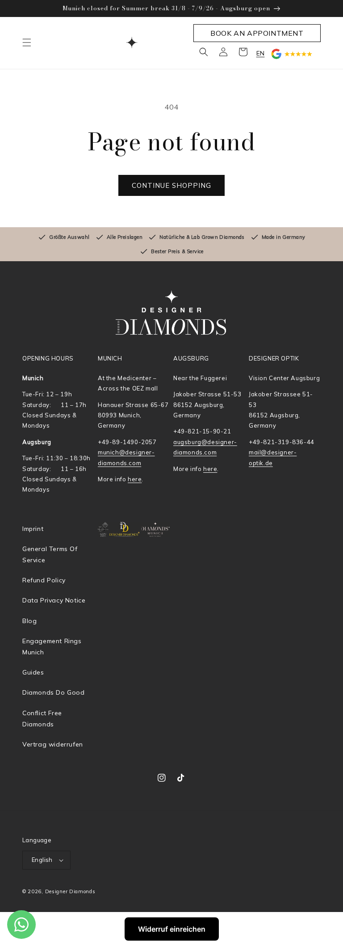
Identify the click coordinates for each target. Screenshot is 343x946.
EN (260, 53)
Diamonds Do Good (53, 692)
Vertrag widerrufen (52, 744)
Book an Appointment (256, 33)
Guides (33, 672)
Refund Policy (44, 580)
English (42, 859)
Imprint (32, 529)
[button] (27, 42)
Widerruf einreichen (171, 929)
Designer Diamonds (70, 891)
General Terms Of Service (50, 554)
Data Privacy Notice (53, 600)
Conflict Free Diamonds (42, 718)
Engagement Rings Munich (52, 646)
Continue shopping (171, 185)
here (135, 479)
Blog (29, 621)
